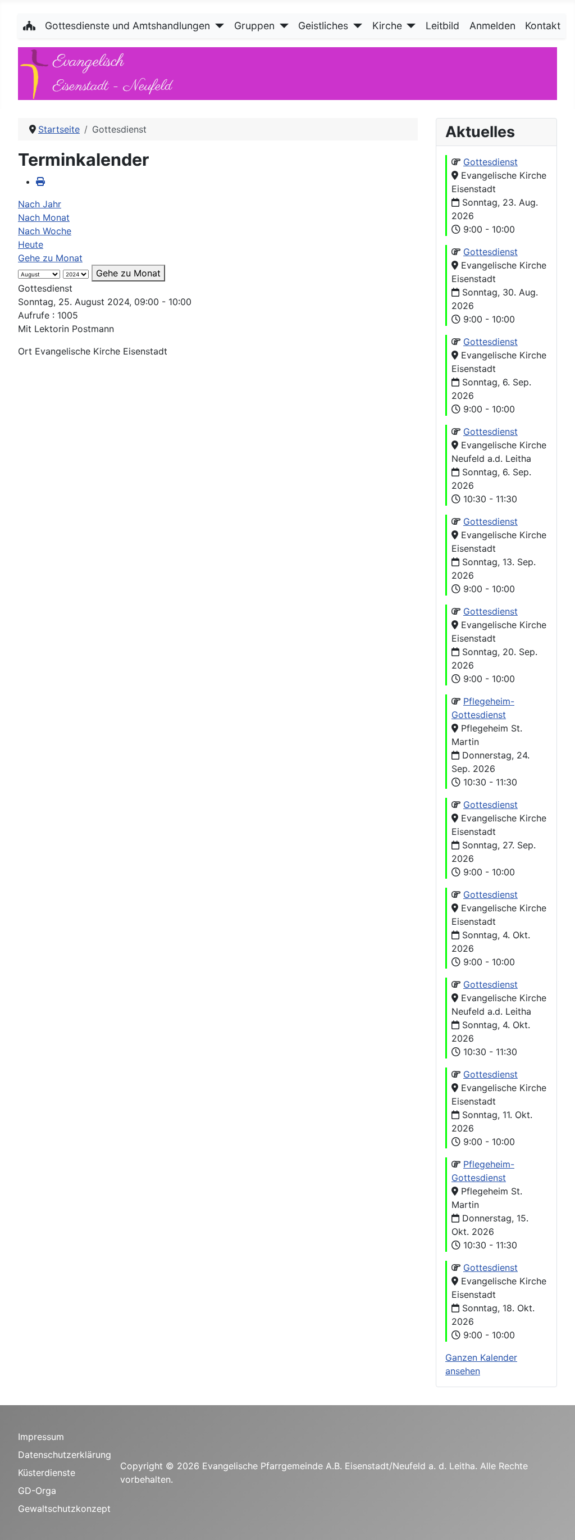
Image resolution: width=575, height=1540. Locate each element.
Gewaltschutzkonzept (64, 1508)
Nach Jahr (39, 204)
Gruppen (254, 25)
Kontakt (542, 25)
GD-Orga (37, 1490)
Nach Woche (44, 231)
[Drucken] (40, 181)
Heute (30, 244)
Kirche (387, 25)
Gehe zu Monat (50, 258)
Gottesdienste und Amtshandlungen (127, 25)
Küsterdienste (46, 1472)
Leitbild (442, 25)
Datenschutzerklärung (64, 1454)
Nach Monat (44, 217)
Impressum (41, 1436)
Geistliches (323, 25)
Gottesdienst (490, 161)
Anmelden (492, 25)
